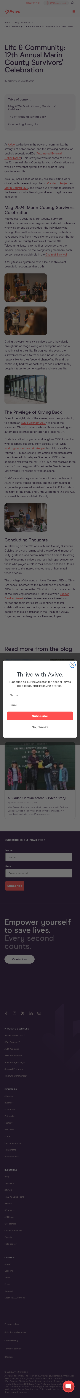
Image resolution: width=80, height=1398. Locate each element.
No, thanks (40, 727)
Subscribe (40, 716)
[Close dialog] (73, 665)
